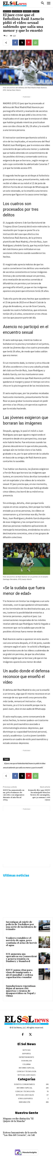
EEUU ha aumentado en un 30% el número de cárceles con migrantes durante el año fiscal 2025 (13, 795)
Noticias (7, 11)
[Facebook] (15, 42)
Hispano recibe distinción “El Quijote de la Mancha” (18, 1120)
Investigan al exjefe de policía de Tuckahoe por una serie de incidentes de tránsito (21, 926)
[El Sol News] (14, 3)
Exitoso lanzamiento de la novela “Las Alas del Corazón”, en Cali (20, 1134)
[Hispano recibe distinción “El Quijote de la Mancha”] (45, 1122)
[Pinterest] (29, 42)
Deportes (27, 11)
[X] (22, 42)
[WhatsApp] (35, 42)
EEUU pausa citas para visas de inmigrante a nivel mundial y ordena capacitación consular (19, 974)
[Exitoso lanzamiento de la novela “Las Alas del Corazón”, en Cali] (45, 1135)
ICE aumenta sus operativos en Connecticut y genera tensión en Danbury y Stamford (21, 958)
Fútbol (36, 11)
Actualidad (16, 11)
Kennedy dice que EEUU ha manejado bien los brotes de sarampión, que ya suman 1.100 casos (39, 795)
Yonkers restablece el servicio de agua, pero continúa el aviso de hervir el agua (21, 942)
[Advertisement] (26, 837)
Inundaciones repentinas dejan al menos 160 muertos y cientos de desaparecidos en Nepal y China (21, 991)
